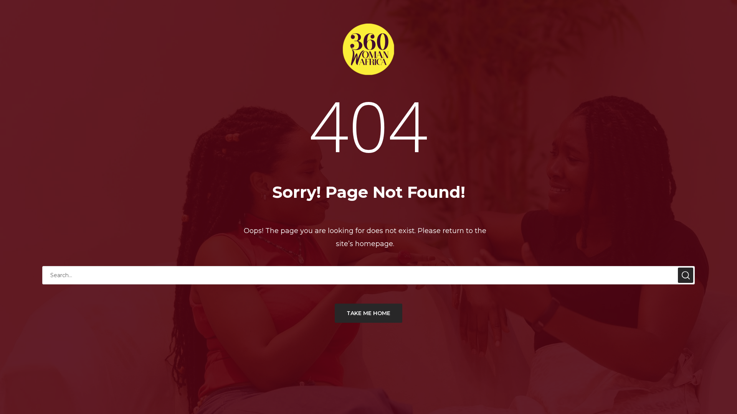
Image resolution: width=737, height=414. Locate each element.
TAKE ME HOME (368, 313)
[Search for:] (368, 275)
